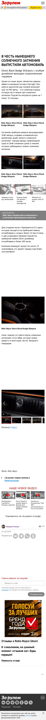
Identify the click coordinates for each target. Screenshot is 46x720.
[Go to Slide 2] (17, 420)
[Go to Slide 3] (27, 420)
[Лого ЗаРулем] (10, 3)
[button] (43, 713)
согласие (5, 590)
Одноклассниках (11, 480)
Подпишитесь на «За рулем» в (23, 516)
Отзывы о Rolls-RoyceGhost (19, 641)
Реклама (17, 706)
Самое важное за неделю (14, 578)
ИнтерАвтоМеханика (17, 7)
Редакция (5, 706)
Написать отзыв (10, 660)
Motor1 (14, 427)
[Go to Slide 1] (6, 420)
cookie (27, 715)
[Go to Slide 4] (37, 420)
